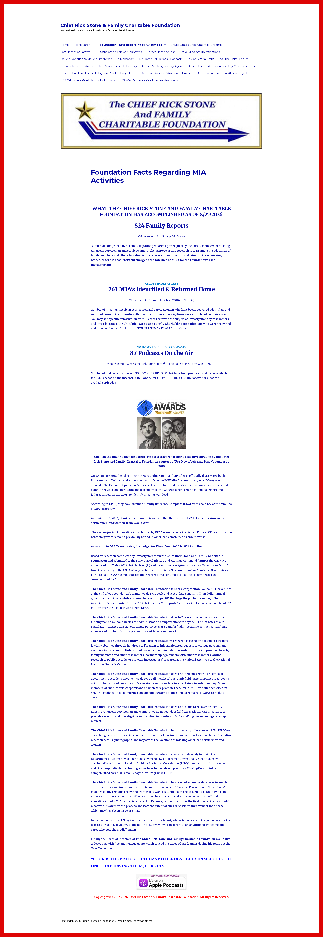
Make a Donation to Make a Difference (86, 59)
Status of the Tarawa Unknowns (120, 52)
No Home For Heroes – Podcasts (160, 59)
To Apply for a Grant (200, 59)
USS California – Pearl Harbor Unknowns (88, 80)
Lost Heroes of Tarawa (75, 52)
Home (65, 45)
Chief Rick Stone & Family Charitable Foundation (120, 25)
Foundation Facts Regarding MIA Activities (131, 45)
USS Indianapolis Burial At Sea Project (222, 73)
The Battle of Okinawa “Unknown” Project (163, 73)
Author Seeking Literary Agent (162, 66)
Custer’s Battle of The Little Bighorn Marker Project (95, 73)
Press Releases (70, 66)
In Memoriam (126, 59)
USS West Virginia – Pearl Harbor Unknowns (148, 80)
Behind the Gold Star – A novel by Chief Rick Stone (222, 66)
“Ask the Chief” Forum (233, 59)
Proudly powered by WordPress (134, 921)
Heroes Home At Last (161, 52)
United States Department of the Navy (111, 66)
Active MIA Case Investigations (200, 52)
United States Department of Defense (196, 45)
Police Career (83, 45)
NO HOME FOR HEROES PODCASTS (161, 347)
